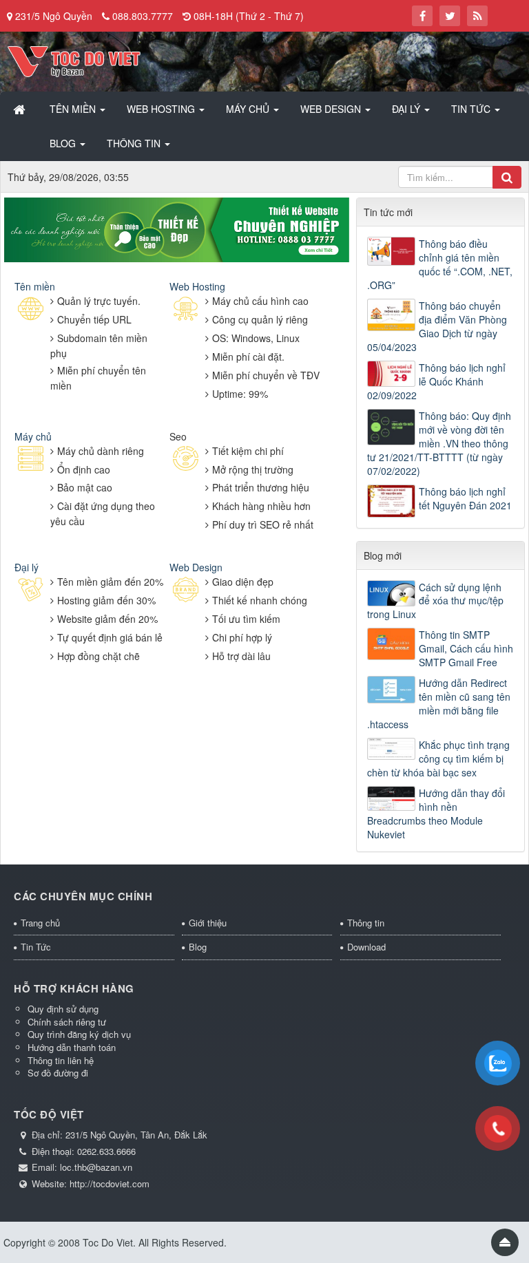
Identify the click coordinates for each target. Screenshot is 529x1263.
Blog (198, 946)
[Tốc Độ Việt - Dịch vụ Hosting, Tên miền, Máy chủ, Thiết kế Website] (74, 60)
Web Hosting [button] (162, 109)
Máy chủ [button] (249, 109)
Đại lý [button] (407, 109)
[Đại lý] (30, 590)
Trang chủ (40, 922)
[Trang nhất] (21, 109)
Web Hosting (197, 286)
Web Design (195, 567)
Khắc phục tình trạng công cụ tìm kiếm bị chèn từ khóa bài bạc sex (438, 758)
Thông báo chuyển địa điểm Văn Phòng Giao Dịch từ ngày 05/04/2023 (437, 326)
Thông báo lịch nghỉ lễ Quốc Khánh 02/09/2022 (436, 381)
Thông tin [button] (135, 143)
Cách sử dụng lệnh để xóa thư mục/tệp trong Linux (435, 601)
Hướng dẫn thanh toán (72, 1047)
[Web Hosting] (185, 309)
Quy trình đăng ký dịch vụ (79, 1034)
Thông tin (365, 922)
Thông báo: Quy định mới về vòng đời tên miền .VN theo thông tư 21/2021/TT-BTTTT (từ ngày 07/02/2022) (439, 443)
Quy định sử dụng (63, 1008)
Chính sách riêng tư (67, 1021)
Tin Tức (36, 946)
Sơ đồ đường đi (58, 1072)
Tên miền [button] (74, 109)
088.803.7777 (142, 16)
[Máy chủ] (30, 459)
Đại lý (26, 567)
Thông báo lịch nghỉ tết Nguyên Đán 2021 (465, 498)
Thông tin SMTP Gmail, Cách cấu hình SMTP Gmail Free (466, 648)
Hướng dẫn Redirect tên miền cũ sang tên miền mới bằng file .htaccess (438, 703)
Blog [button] (64, 143)
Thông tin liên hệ (61, 1060)
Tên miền (34, 286)
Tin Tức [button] (472, 109)
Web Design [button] (332, 109)
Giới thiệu (208, 922)
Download (366, 946)
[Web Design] (185, 590)
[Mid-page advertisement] (176, 228)
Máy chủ (33, 436)
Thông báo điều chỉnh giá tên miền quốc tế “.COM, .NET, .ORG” (439, 264)
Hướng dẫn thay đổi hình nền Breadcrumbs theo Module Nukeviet (436, 813)
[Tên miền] (30, 309)
